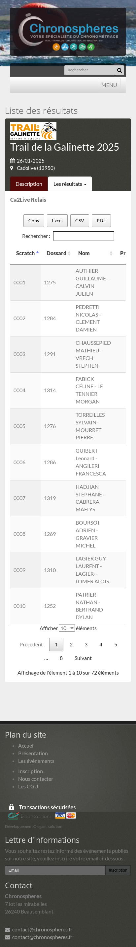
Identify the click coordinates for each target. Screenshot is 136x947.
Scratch (25, 253)
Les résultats (68, 184)
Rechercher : (36, 236)
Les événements (36, 761)
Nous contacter (35, 778)
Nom (84, 253)
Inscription (30, 771)
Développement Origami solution (33, 826)
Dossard (56, 253)
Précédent (31, 644)
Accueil (26, 745)
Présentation (33, 753)
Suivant (83, 658)
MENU (109, 84)
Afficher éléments (68, 628)
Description (29, 184)
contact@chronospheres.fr (41, 929)
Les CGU (28, 786)
